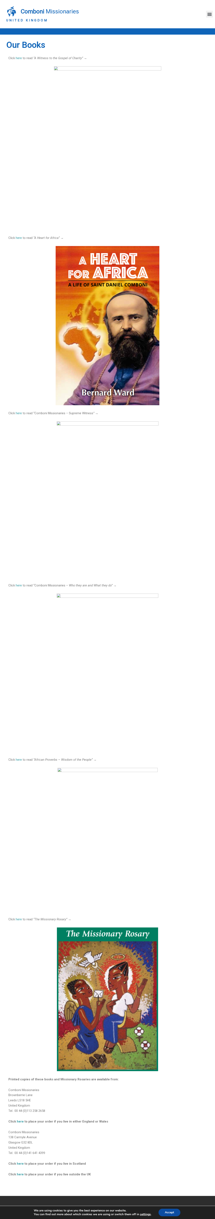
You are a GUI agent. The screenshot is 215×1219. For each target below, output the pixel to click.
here (19, 58)
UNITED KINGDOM (27, 20)
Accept (169, 1212)
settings (145, 1214)
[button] (209, 14)
